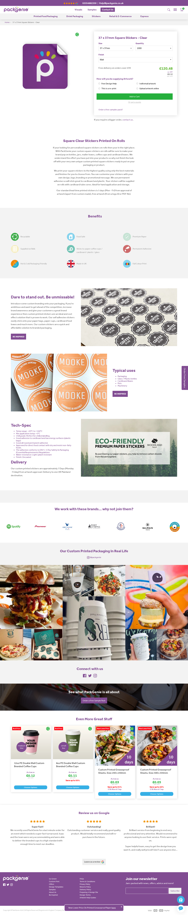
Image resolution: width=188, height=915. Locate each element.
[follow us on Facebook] (84, 675)
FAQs (82, 879)
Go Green (53, 879)
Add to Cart (134, 96)
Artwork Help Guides (88, 897)
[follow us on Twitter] (90, 675)
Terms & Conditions (87, 881)
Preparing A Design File (89, 892)
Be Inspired (53, 895)
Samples (92, 9)
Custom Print (54, 881)
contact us (127, 119)
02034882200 (89, 3)
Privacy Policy (85, 884)
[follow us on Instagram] (95, 675)
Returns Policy (85, 887)
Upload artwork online (149, 88)
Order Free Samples (184, 378)
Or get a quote (134, 102)
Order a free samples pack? (110, 109)
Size (100, 43)
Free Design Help (109, 83)
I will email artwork (147, 83)
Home (7, 22)
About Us (52, 892)
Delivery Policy (85, 889)
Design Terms (85, 895)
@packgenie (95, 557)
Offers (51, 884)
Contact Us (107, 9)
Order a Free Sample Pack (94, 700)
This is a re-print (108, 88)
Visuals (78, 9)
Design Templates (56, 887)
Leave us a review (92, 861)
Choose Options (30, 787)
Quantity (140, 43)
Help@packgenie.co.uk (111, 3)
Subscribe (175, 891)
